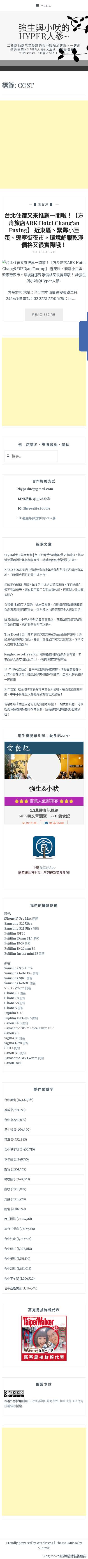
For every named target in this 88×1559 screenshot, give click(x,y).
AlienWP (44, 1548)
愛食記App (48, 867)
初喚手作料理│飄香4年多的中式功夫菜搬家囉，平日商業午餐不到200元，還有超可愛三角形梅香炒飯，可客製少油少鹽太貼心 (43, 590)
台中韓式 (10, 1249)
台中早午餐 (11, 1149)
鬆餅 (7, 1199)
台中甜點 (10, 1269)
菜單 (7, 1139)
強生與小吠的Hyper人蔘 (39, 518)
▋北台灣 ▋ (44, 204)
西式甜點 (10, 1219)
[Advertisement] (44, 144)
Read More (47, 316)
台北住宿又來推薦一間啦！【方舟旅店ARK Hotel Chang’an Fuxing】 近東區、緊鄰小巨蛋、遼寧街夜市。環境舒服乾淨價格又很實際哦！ (44, 229)
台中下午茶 (11, 1279)
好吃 (7, 1189)
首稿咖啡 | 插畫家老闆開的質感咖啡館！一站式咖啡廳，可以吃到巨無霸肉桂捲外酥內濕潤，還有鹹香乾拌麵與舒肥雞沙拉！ (43, 709)
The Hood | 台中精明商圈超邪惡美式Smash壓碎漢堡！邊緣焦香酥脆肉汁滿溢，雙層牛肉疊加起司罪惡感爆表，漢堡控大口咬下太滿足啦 (43, 639)
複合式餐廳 (11, 1229)
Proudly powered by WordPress (29, 1543)
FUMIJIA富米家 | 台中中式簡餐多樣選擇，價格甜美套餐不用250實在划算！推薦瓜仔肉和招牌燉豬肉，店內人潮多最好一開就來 (43, 674)
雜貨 (7, 1169)
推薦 (7, 1110)
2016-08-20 (44, 252)
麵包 (7, 1209)
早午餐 (8, 1130)
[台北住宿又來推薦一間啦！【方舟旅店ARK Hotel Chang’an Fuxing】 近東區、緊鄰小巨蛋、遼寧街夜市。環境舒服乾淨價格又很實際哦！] (44, 281)
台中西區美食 (13, 1288)
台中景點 (10, 1259)
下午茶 (8, 1159)
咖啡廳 (8, 1179)
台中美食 (10, 1100)
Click (83, 336)
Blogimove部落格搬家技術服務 (64, 1556)
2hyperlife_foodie (36, 508)
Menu (46, 5)
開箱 (35, 919)
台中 (7, 1120)
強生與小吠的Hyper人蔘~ (44, 31)
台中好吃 (10, 1239)
